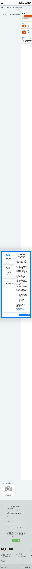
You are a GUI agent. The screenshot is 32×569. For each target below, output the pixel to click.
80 (28, 33)
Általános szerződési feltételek (6, 555)
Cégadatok (3, 561)
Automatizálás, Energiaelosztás (14, 7)
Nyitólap (3, 7)
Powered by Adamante (25, 567)
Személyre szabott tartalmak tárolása (10, 280)
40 (24, 33)
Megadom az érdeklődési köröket (16, 527)
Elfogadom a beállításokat (25, 315)
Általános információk (8, 255)
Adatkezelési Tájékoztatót (20, 532)
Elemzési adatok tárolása (9, 262)
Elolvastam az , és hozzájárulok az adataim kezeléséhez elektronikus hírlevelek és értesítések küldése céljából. (16, 534)
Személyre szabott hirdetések (10, 271)
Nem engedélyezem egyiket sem (10, 315)
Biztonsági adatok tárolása (10, 284)
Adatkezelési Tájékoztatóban (20, 308)
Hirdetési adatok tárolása (9, 258)
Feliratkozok (16, 540)
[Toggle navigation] (2, 2)
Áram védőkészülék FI (8, 11)
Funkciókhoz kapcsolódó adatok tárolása (10, 276)
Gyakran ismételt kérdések (5, 559)
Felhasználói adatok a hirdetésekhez (9, 267)
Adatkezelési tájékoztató (7, 553)
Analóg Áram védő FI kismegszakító (11, 14)
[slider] (23, 16)
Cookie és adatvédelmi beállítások (6, 557)
